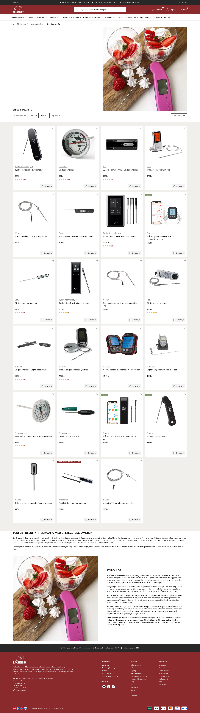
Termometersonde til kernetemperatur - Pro (120, 304)
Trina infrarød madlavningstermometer (76, 236)
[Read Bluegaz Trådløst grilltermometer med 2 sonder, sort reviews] (105, 446)
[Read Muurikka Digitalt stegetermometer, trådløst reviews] (149, 380)
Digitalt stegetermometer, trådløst (162, 369)
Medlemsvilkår (163, 679)
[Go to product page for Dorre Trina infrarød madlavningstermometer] (78, 211)
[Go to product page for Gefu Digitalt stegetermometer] (34, 278)
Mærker (129, 17)
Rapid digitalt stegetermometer (72, 503)
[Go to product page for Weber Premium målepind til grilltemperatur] (34, 211)
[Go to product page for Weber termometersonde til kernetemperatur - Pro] (122, 278)
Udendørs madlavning (91, 17)
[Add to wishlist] (52, 128)
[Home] (18, 9)
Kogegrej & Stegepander (139, 679)
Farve (32, 116)
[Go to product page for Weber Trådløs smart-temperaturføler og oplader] (34, 477)
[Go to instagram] (108, 686)
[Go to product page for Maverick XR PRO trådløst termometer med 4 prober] (122, 344)
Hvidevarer (108, 17)
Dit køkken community (161, 17)
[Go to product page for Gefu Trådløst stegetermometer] (166, 144)
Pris (42, 116)
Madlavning (41, 17)
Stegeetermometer (67, 170)
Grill (132, 685)
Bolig (118, 17)
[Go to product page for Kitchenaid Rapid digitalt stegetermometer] (78, 477)
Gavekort (134, 693)
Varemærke (18, 116)
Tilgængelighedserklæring (110, 676)
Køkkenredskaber (36, 24)
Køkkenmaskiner (18, 17)
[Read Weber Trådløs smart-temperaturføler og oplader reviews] (17, 513)
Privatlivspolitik (164, 676)
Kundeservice (183, 2)
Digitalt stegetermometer (26, 303)
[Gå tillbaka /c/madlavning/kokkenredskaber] (13, 24)
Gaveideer (16, 2)
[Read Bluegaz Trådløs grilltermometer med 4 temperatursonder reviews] (149, 246)
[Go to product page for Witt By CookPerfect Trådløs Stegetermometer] (122, 144)
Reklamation (163, 685)
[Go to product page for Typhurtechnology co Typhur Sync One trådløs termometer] (78, 278)
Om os (104, 671)
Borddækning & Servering (69, 17)
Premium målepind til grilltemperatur (31, 236)
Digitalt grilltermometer (69, 436)
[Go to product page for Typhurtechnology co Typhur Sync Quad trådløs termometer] (122, 211)
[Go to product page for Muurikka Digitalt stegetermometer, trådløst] (166, 344)
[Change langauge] (14, 708)
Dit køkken (105, 665)
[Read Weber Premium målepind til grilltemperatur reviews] (17, 246)
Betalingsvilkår (163, 673)
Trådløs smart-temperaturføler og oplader (33, 503)
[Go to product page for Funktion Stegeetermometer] (78, 144)
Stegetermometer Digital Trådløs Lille (31, 369)
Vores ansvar (106, 673)
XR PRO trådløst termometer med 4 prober (121, 369)
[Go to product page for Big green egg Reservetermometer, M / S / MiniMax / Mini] (34, 411)
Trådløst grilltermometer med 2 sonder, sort (120, 437)
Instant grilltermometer (157, 436)
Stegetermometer (53, 24)
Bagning (53, 17)
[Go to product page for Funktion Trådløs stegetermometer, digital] (78, 344)
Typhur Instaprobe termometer (28, 170)
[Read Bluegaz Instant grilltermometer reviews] (149, 446)
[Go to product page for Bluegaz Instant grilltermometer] (166, 411)
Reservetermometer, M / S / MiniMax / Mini (33, 436)
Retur (160, 682)
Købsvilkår (162, 668)
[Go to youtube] (104, 686)
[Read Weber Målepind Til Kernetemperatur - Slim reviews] (105, 513)
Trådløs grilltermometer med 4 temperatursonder (160, 237)
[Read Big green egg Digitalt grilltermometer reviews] (61, 446)
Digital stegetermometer (157, 303)
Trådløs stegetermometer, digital (73, 369)
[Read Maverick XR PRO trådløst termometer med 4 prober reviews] (105, 380)
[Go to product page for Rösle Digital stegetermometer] (166, 278)
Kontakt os (162, 665)
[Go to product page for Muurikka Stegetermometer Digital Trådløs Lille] (34, 344)
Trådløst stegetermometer (158, 170)
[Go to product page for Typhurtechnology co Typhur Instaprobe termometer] (34, 144)
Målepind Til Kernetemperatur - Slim (118, 503)
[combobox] (100, 9)
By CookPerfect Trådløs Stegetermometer (121, 170)
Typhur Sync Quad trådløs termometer (119, 236)
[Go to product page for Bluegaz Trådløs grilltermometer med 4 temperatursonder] (166, 211)
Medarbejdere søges (109, 668)
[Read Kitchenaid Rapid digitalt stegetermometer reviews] (61, 513)
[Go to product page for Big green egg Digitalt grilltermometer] (78, 411)
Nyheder (148, 17)
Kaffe (31, 17)
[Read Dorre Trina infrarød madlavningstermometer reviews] (61, 246)
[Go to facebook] (113, 686)
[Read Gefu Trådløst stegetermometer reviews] (149, 180)
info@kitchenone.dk (19, 690)
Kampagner (138, 17)
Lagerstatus (55, 116)
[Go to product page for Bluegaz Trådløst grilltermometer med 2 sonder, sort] (122, 411)
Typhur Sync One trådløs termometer (75, 303)
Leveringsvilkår (164, 671)
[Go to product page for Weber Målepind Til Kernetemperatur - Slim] (122, 477)
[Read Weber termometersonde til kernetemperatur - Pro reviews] (105, 313)
